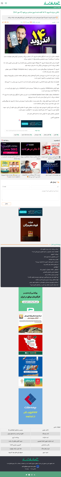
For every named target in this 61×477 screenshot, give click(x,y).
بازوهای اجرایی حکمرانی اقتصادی (50, 272)
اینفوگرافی (56, 267)
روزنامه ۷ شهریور (54, 254)
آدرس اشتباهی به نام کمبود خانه (53, 7)
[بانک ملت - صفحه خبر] (30, 382)
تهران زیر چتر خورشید (53, 259)
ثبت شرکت (45, 437)
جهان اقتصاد (31, 463)
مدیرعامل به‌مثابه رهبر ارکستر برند (51, 265)
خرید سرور (45, 452)
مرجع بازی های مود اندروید (15, 452)
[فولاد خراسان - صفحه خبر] (30, 367)
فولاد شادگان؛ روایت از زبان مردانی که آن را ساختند (47, 280)
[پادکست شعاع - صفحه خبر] (30, 299)
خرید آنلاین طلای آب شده (15, 441)
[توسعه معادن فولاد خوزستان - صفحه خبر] (30, 323)
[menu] (6, 3)
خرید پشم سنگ (45, 449)
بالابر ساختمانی (45, 445)
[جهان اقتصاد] (49, 3)
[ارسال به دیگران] (5, 22)
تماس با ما (33, 469)
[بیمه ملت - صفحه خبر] (30, 406)
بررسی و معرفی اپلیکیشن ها (15, 430)
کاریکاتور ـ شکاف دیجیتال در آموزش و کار (49, 270)
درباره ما (27, 469)
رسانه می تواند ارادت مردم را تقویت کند (49, 249)
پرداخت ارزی (15, 437)
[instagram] (32, 475)
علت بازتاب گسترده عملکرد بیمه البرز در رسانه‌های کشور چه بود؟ (44, 285)
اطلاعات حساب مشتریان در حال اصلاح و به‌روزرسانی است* (45, 252)
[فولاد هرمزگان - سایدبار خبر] (30, 230)
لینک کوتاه (37, 131)
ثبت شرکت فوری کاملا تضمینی (45, 441)
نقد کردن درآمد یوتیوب (15, 449)
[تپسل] (19, 120)
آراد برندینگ (45, 434)
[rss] (34, 475)
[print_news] (8, 22)
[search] (2, 3)
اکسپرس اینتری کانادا (15, 445)
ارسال (6, 204)
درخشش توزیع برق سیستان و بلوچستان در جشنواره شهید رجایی (43, 282)
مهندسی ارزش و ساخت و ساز (51, 275)
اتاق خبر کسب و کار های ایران (15, 434)
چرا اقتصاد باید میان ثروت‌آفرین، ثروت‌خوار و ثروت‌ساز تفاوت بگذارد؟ (43, 277)
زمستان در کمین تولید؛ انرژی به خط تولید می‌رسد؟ (47, 262)
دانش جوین (45, 430)
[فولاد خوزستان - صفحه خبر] (30, 345)
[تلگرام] (3, 22)
